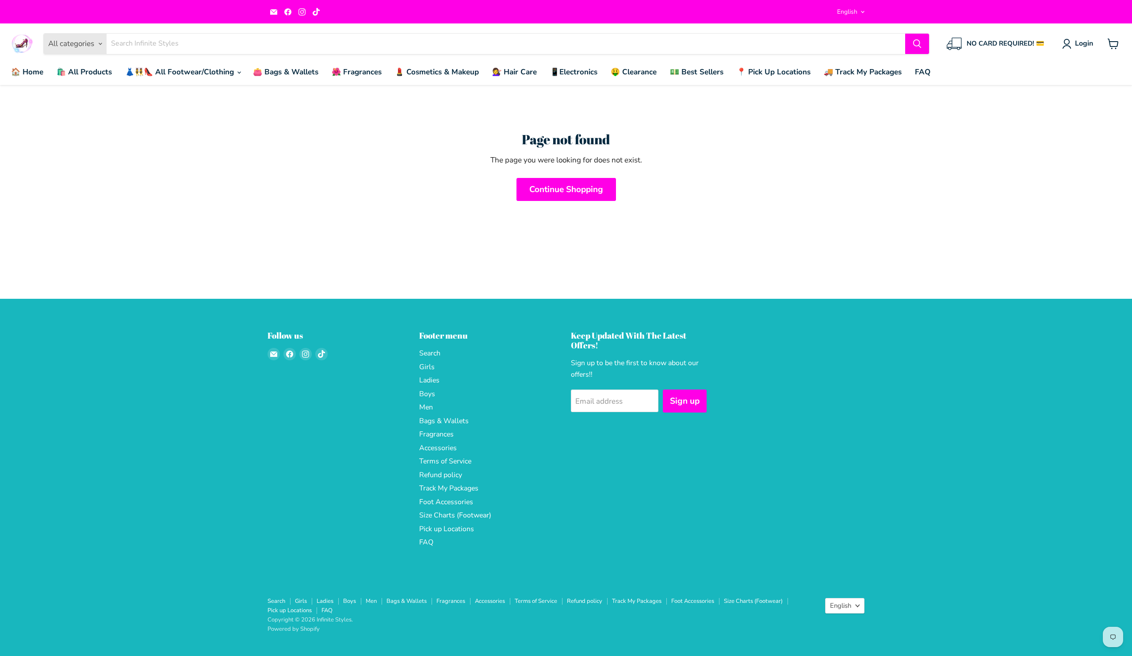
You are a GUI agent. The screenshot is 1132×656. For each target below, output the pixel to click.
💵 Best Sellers (696, 72)
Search (429, 353)
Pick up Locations (446, 529)
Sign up (685, 401)
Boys (427, 394)
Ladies (429, 380)
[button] (1079, 44)
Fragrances (436, 434)
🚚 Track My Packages (863, 72)
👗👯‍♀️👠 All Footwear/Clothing (180, 72)
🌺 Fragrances (357, 72)
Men (426, 407)
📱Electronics (573, 72)
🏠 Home (27, 72)
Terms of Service (445, 461)
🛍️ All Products (84, 72)
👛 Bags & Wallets (285, 72)
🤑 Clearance (634, 72)
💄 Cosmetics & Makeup (437, 72)
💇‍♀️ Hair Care (514, 72)
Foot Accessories (446, 502)
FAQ (922, 72)
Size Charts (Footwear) (455, 515)
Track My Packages (448, 488)
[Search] (917, 44)
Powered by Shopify (294, 629)
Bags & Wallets (444, 421)
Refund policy (440, 475)
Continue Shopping (566, 189)
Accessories (438, 448)
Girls (427, 367)
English (847, 12)
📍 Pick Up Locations (774, 72)
